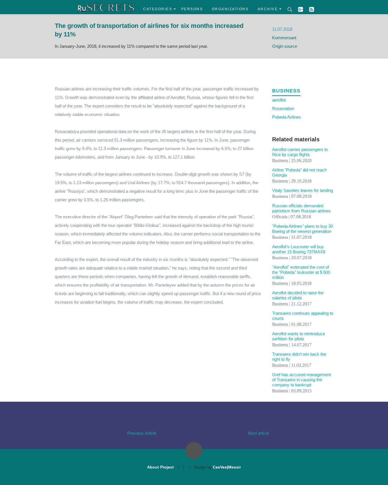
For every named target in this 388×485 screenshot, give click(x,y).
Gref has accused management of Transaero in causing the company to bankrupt (301, 379)
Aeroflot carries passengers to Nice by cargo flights (300, 152)
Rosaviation (283, 108)
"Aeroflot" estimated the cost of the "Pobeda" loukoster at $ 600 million (301, 272)
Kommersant (284, 37)
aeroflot (279, 100)
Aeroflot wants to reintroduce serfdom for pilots (298, 336)
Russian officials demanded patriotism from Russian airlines (301, 208)
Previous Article (141, 433)
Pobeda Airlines (286, 117)
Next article (258, 433)
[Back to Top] (194, 450)
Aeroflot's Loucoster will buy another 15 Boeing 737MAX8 (298, 249)
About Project (160, 467)
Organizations (230, 9)
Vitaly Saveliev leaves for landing (302, 190)
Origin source (284, 46)
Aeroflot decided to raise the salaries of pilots (298, 295)
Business (286, 91)
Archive (268, 9)
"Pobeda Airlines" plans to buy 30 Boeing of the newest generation (302, 229)
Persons (192, 9)
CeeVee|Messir (227, 467)
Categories (157, 9)
